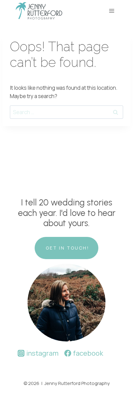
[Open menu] (111, 10)
